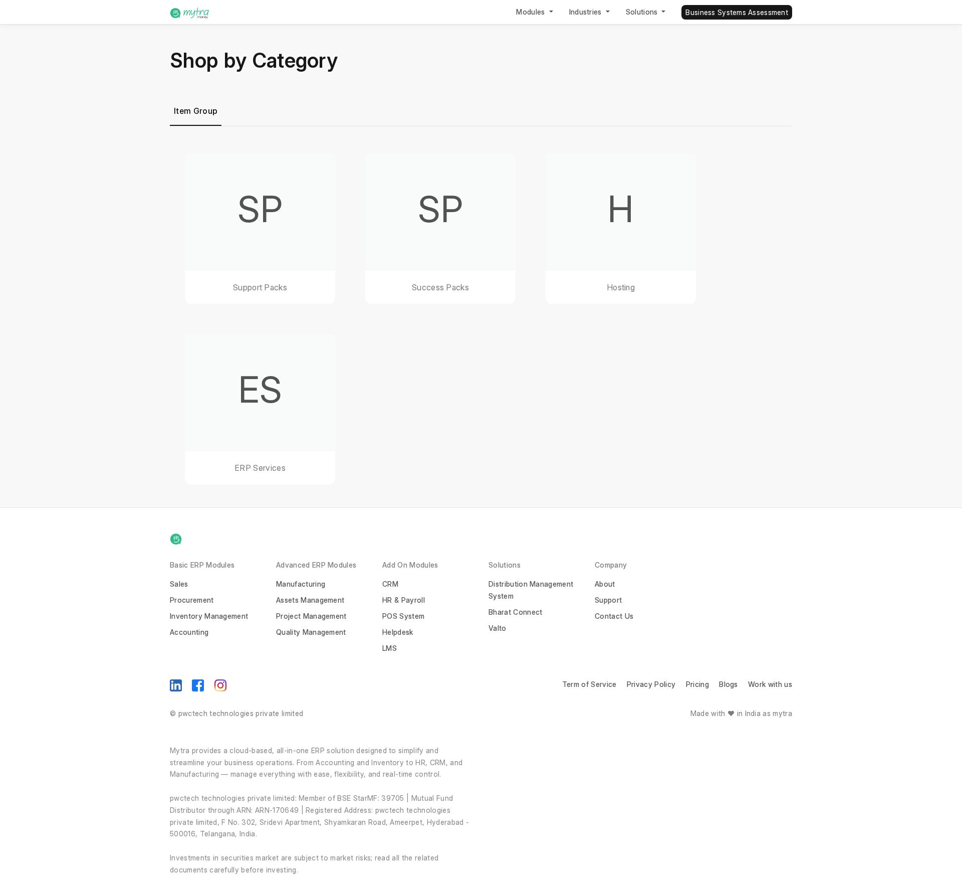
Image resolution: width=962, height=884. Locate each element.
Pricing (697, 684)
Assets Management (310, 600)
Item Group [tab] (195, 111)
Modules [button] (531, 12)
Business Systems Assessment (736, 12)
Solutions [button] (643, 12)
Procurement (192, 600)
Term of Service (589, 684)
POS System (403, 616)
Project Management (311, 616)
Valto (498, 628)
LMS (389, 648)
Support (608, 600)
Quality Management (311, 632)
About (605, 584)
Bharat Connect (515, 612)
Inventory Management (209, 616)
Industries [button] (586, 12)
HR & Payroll (403, 600)
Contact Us (614, 616)
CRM (390, 584)
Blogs (728, 684)
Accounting (189, 632)
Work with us (770, 684)
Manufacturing (300, 584)
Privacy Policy (651, 684)
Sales (179, 584)
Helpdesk (397, 632)
